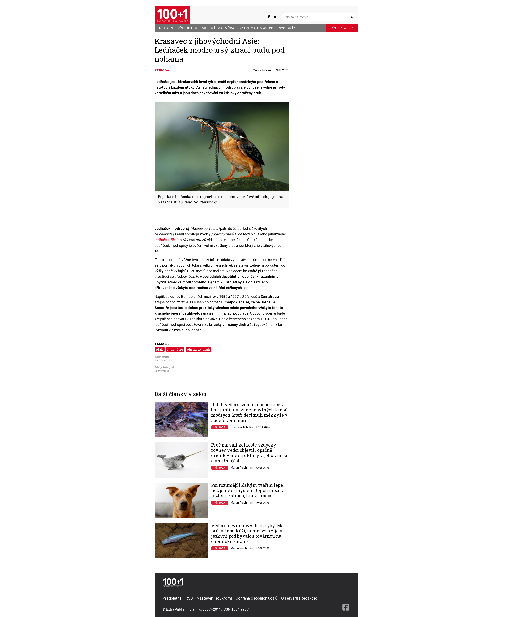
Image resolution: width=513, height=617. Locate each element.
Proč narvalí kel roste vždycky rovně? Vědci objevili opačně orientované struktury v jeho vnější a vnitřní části (249, 453)
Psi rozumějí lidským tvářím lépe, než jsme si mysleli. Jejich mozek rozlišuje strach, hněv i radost (247, 490)
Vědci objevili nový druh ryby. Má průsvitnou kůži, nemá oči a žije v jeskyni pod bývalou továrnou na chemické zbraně (247, 533)
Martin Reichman (242, 467)
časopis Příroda (164, 360)
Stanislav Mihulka (242, 427)
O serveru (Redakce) (299, 598)
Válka (217, 28)
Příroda (185, 28)
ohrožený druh (198, 349)
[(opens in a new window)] (269, 17)
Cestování (288, 28)
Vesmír (202, 28)
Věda (229, 28)
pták (159, 349)
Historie (167, 28)
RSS (189, 598)
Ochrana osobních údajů (256, 598)
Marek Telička (262, 70)
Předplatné (342, 28)
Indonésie (175, 349)
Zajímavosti (263, 28)
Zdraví (242, 28)
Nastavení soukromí (214, 598)
